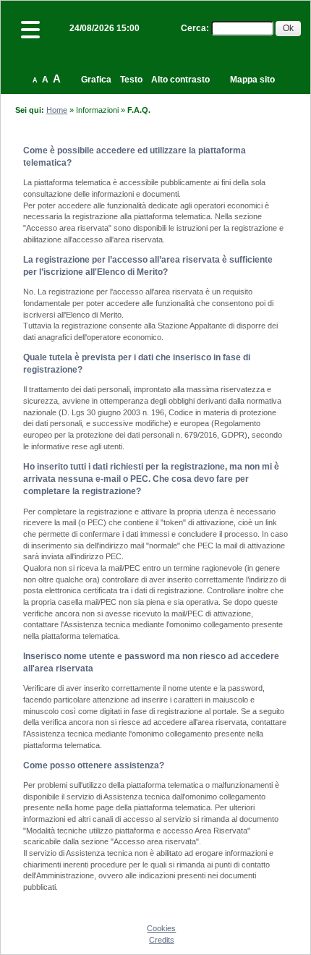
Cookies (161, 928)
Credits (161, 939)
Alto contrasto (180, 80)
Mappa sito (252, 80)
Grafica (96, 80)
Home (56, 110)
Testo (131, 80)
